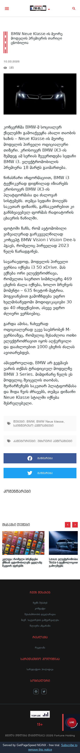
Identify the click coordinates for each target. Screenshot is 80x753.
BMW (30, 421)
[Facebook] (36, 691)
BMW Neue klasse (50, 421)
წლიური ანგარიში (40, 625)
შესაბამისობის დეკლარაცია (40, 614)
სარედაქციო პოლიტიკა (40, 669)
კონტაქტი (40, 608)
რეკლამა (40, 647)
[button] (7, 8)
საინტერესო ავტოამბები (33, 425)
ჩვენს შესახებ (40, 602)
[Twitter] (44, 691)
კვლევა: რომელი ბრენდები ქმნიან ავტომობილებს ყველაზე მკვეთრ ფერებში (22, 562)
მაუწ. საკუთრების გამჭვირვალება (40, 620)
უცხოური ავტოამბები (55, 441)
